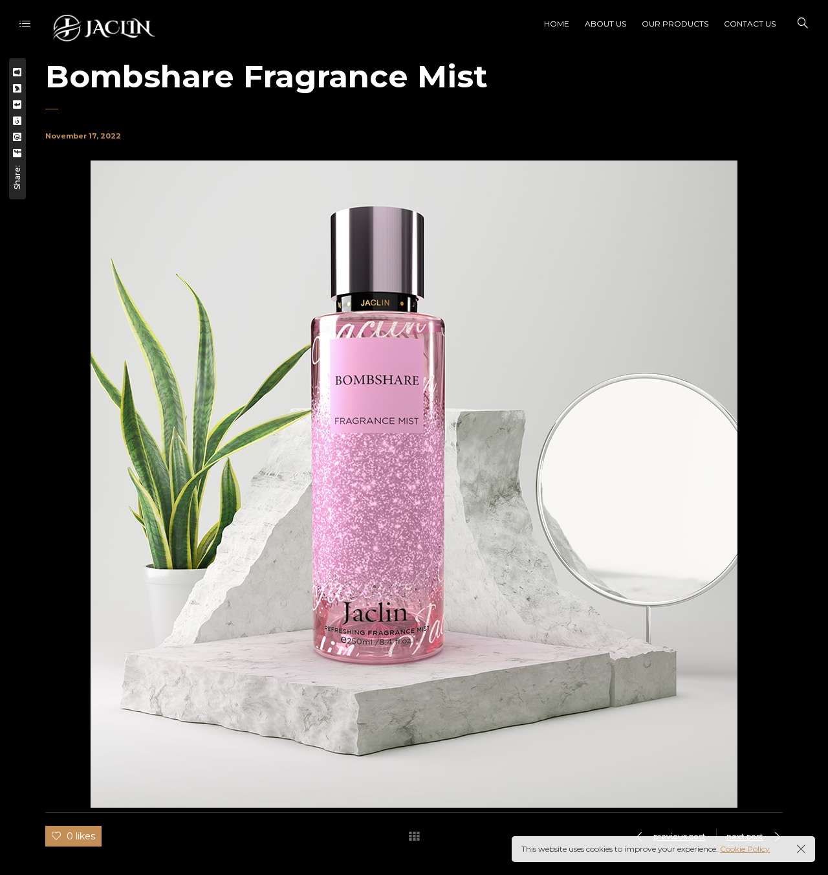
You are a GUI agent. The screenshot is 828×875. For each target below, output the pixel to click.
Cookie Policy (745, 849)
